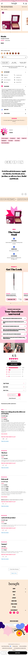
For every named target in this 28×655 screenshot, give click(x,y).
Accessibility (14, 610)
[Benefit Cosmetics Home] (14, 3)
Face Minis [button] (17, 140)
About (14, 591)
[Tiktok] (10, 613)
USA (15, 607)
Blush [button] (18, 138)
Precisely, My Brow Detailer (11, 295)
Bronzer (5, 9)
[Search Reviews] (19, 395)
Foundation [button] (12, 138)
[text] (3, 653)
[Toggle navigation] (2, 3)
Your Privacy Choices (5, 646)
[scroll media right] (25, 348)
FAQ (14, 594)
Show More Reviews (14, 569)
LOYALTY (14, 597)
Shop (14, 588)
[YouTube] (18, 613)
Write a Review (14, 364)
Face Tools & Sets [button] (5, 142)
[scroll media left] (2, 348)
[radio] (2, 53)
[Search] (24, 3)
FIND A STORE (14, 604)
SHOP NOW (11, 132)
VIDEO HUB (14, 601)
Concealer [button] (11, 140)
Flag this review (5, 441)
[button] (26, 3)
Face (2, 9)
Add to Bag (17, 652)
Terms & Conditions (23, 646)
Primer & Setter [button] (5, 138)
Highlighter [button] (4, 140)
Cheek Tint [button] (24, 138)
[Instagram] (14, 613)
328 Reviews (7, 40)
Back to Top (14, 573)
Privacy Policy (15, 646)
